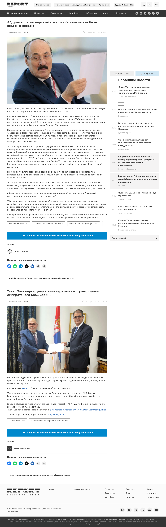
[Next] (134, 5)
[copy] (44, 266)
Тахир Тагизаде (17, 420)
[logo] (17, 4)
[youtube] (157, 13)
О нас (51, 489)
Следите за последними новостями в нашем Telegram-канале (60, 235)
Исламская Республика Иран (48, 223)
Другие (120, 13)
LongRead (109, 497)
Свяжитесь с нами (82, 489)
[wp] (15, 266)
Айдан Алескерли (22, 448)
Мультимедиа (153, 497)
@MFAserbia (56, 410)
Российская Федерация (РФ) (83, 223)
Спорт (128, 493)
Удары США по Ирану (125, 5)
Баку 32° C (149, 73)
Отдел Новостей (21, 251)
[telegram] (145, 13)
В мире (150, 489)
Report (25, 388)
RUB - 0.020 (123, 73)
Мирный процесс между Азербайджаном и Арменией (82, 5)
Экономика (110, 493)
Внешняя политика (18, 32)
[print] (38, 266)
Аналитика (151, 493)
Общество (130, 489)
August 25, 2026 (56, 414)
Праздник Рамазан (18, 223)
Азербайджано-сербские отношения (49, 420)
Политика (109, 489)
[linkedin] (153, 13)
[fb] (136, 13)
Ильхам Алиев (42, 5)
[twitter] (149, 13)
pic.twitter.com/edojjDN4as (93, 410)
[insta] (141, 13)
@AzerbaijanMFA (71, 410)
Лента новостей (119, 238)
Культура (130, 497)
